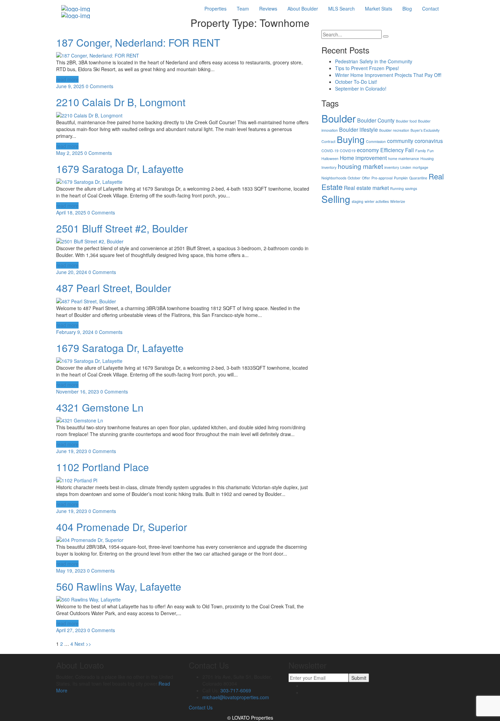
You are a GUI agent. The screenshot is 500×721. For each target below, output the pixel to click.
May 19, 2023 (71, 570)
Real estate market (366, 187)
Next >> (82, 643)
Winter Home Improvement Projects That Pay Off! (388, 74)
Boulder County (376, 120)
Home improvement (363, 157)
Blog (407, 8)
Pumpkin (401, 177)
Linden (405, 167)
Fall (409, 150)
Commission (376, 141)
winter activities (377, 201)
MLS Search (341, 8)
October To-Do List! (356, 81)
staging (357, 201)
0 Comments (99, 86)
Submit (358, 677)
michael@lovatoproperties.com (235, 697)
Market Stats (378, 8)
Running (397, 188)
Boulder (338, 118)
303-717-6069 (235, 690)
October (354, 177)
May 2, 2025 (69, 152)
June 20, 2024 (71, 272)
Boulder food (406, 121)
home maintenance (403, 158)
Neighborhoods (333, 177)
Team (243, 8)
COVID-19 (329, 150)
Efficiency (392, 150)
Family (420, 150)
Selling (335, 199)
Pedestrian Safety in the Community (373, 61)
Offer (366, 177)
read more (67, 79)
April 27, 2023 (71, 630)
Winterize (397, 201)
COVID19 (347, 150)
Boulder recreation (394, 130)
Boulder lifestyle (358, 129)
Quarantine (418, 177)
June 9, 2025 (70, 86)
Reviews (268, 8)
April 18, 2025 (71, 212)
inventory (391, 167)
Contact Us (201, 707)
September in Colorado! (360, 88)
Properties (215, 8)
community (400, 140)
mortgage (420, 167)
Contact (430, 8)
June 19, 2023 (71, 451)
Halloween (329, 158)
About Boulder (302, 8)
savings (411, 188)
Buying (351, 139)
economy (368, 150)
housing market (360, 166)
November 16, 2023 (77, 391)
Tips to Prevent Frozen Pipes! (367, 68)
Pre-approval (382, 177)
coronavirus (429, 140)
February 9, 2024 (75, 332)
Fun (430, 150)
